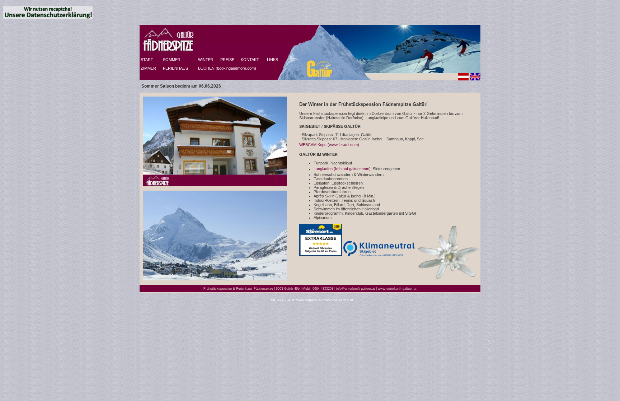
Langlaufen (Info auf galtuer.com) (342, 169)
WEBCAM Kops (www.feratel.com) (329, 145)
